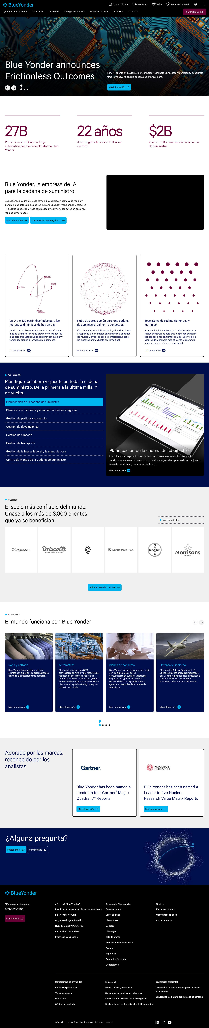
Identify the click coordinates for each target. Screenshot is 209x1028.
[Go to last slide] (7, 87)
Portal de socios (164, 920)
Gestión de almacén (19, 435)
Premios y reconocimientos (119, 942)
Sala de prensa (113, 936)
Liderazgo (111, 931)
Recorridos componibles (67, 931)
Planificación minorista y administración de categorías (41, 410)
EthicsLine (110, 981)
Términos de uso (63, 992)
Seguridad (111, 953)
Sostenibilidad (113, 914)
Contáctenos (112, 964)
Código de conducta (65, 1004)
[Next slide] (13, 87)
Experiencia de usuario (66, 936)
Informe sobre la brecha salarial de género (126, 998)
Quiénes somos (113, 909)
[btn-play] (155, 202)
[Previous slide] (195, 622)
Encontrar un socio (165, 909)
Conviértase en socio (166, 914)
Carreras (110, 925)
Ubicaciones (112, 920)
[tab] (21, 89)
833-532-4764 (14, 909)
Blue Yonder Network (65, 914)
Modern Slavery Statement (118, 987)
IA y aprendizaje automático (69, 920)
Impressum (60, 998)
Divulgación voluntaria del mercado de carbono (179, 996)
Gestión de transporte (20, 443)
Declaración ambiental (167, 981)
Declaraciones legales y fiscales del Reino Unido (129, 1004)
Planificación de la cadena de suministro (32, 402)
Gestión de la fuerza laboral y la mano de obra (36, 451)
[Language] (196, 6)
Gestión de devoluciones (22, 426)
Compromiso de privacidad (68, 981)
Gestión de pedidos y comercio (26, 418)
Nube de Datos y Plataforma (69, 925)
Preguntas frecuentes (117, 959)
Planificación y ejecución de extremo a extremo (78, 909)
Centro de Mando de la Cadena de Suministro (36, 459)
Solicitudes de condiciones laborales (123, 992)
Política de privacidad (66, 987)
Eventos (110, 947)
